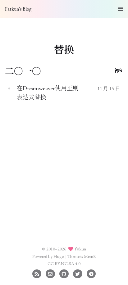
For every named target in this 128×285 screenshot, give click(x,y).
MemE (90, 256)
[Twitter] (77, 273)
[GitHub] (63, 273)
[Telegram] (91, 273)
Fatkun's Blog (18, 9)
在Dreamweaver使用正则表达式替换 (48, 92)
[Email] (50, 273)
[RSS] (36, 273)
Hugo (58, 256)
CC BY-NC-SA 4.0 (64, 263)
